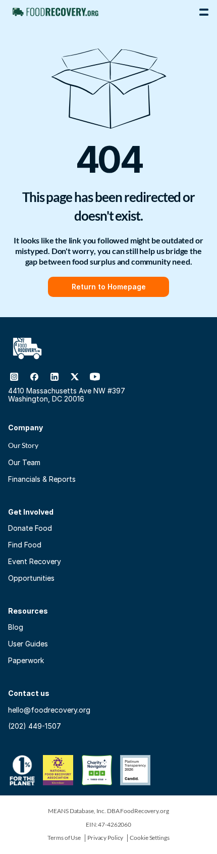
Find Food (24, 544)
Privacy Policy (105, 837)
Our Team (24, 462)
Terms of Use (64, 837)
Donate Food (30, 528)
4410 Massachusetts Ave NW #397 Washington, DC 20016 (67, 395)
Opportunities (31, 578)
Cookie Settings (149, 837)
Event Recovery (34, 561)
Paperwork (26, 660)
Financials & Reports (42, 479)
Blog (15, 627)
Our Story (23, 445)
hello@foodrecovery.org (49, 710)
